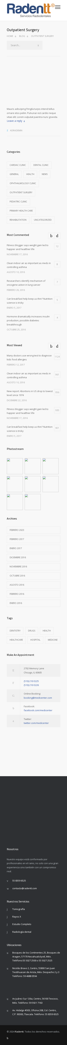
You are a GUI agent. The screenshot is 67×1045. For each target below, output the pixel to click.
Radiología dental (21, 931)
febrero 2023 (17, 530)
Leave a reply (14, 120)
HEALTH (47, 630)
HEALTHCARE (16, 639)
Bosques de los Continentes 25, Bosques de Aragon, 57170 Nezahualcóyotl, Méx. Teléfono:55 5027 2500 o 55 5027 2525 (36, 956)
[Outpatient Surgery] (33, 87)
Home (10, 36)
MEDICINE (53, 639)
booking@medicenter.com (38, 697)
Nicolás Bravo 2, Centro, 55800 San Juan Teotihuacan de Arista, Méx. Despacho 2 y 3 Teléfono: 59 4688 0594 (35, 972)
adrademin (16, 130)
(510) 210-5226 (31, 685)
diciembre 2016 (18, 557)
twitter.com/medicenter (36, 723)
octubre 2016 (17, 575)
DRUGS (31, 630)
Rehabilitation (18, 219)
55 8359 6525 (19, 880)
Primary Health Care (21, 210)
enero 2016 (16, 603)
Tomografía (18, 909)
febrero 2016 (17, 593)
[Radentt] (31, 10)
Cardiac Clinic (18, 165)
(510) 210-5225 (31, 681)
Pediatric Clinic (18, 201)
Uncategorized (43, 219)
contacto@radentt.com (24, 888)
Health (30, 174)
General (14, 174)
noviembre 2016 (18, 566)
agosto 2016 (17, 584)
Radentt (19, 1031)
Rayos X (16, 916)
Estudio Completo (21, 924)
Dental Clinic (41, 165)
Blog (22, 36)
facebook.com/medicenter (38, 710)
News (45, 174)
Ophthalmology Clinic (23, 183)
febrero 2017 (17, 539)
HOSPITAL (35, 639)
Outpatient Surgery (21, 192)
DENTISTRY (15, 630)
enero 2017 (16, 548)
